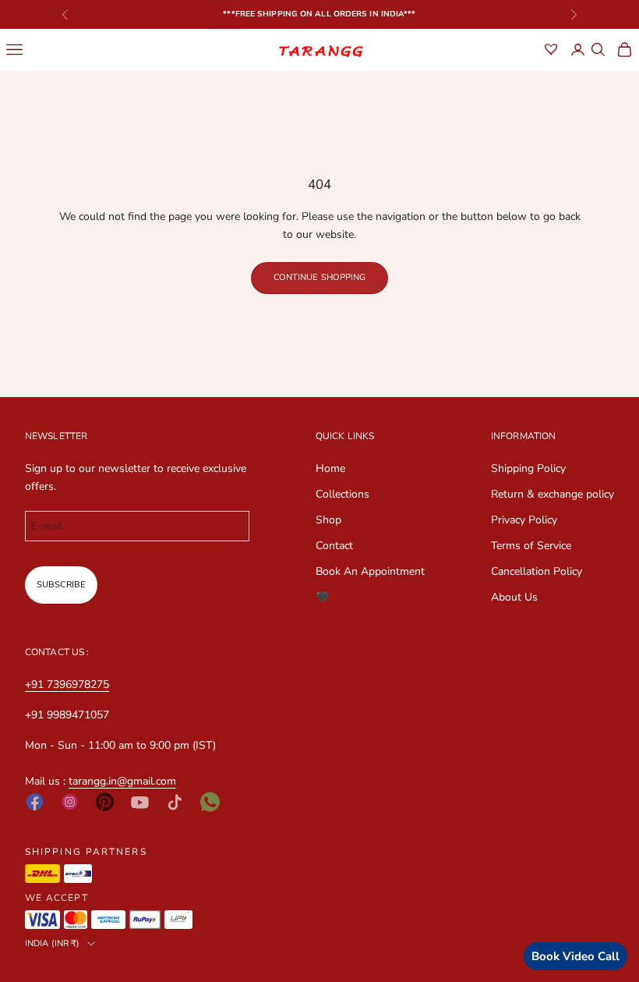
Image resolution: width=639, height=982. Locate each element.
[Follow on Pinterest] (105, 802)
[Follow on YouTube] (140, 802)
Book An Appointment (370, 571)
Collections (342, 494)
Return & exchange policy (552, 494)
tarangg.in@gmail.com (122, 781)
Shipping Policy (528, 468)
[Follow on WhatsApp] (210, 802)
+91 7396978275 (67, 684)
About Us (514, 597)
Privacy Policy (524, 519)
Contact (334, 545)
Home (330, 468)
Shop (328, 519)
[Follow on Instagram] (69, 802)
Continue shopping (320, 277)
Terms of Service (531, 545)
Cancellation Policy (536, 571)
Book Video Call (575, 956)
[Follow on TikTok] (175, 802)
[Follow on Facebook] (34, 802)
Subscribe (61, 584)
